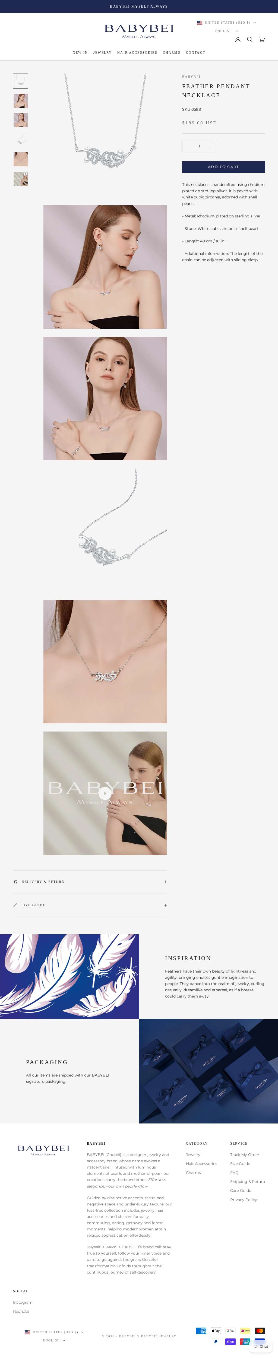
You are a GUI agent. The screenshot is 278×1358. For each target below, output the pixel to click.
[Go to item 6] (20, 178)
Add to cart (223, 166)
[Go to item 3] (20, 120)
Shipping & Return (247, 1181)
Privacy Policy (243, 1199)
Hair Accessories (201, 1163)
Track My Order (244, 1154)
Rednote (21, 1311)
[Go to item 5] (20, 159)
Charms (193, 1172)
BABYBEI (191, 77)
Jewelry (193, 1154)
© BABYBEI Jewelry (156, 1336)
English (223, 31)
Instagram (23, 1302)
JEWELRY (102, 53)
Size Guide (240, 1163)
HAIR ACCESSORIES (137, 53)
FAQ (234, 1172)
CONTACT (195, 53)
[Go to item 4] (20, 139)
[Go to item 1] (20, 81)
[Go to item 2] (20, 100)
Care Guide (240, 1190)
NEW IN (80, 53)
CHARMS (172, 53)
